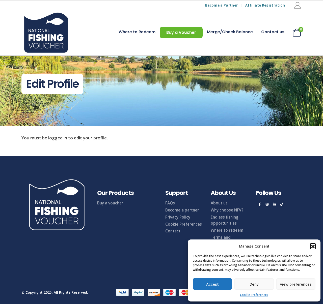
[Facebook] (259, 204)
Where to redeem (227, 230)
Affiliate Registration (265, 5)
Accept (212, 284)
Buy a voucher (110, 202)
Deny (254, 284)
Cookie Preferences (254, 295)
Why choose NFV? (227, 209)
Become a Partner (221, 5)
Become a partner (182, 209)
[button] (312, 246)
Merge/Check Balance (230, 32)
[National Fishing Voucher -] (46, 32)
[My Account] (298, 5)
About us (219, 202)
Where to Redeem (137, 32)
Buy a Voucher (181, 32)
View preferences (296, 284)
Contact (172, 230)
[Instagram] (267, 204)
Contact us (272, 32)
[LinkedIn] (274, 204)
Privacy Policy (177, 217)
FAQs (170, 202)
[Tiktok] (281, 204)
